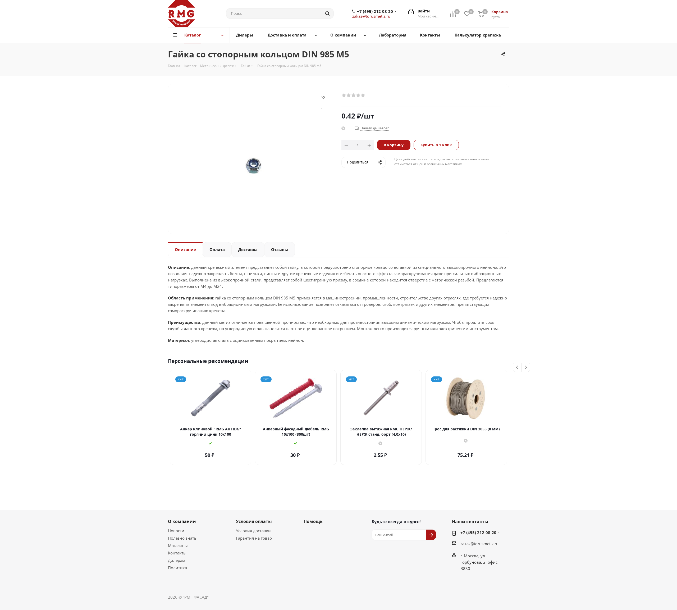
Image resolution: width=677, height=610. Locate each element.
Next (526, 367)
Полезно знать (182, 538)
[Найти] (327, 13)
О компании (182, 521)
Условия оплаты (254, 521)
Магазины (178, 545)
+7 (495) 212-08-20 (375, 11)
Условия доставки (253, 530)
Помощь (313, 521)
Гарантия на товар (254, 538)
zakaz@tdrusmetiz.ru (371, 16)
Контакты (177, 553)
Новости (176, 530)
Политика (177, 567)
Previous (517, 367)
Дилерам (176, 560)
